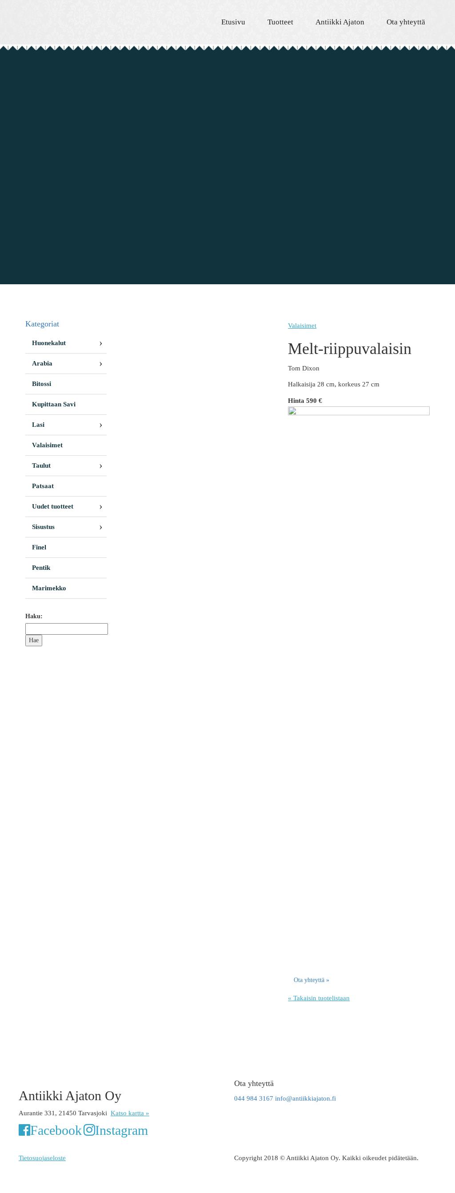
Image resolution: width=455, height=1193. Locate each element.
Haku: (34, 616)
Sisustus (43, 526)
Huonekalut (49, 342)
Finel (39, 547)
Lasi (38, 424)
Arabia (42, 363)
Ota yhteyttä (406, 22)
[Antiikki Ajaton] (84, 18)
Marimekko (49, 588)
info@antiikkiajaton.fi (305, 1098)
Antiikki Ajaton (339, 22)
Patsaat (43, 485)
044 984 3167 (253, 1098)
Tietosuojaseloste (42, 1157)
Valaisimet (302, 325)
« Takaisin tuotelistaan (319, 998)
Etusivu (233, 22)
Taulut (41, 465)
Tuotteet (280, 22)
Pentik (41, 567)
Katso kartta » (130, 1113)
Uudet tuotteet (52, 506)
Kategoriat (42, 323)
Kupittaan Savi (54, 404)
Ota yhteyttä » (311, 980)
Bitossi (41, 383)
